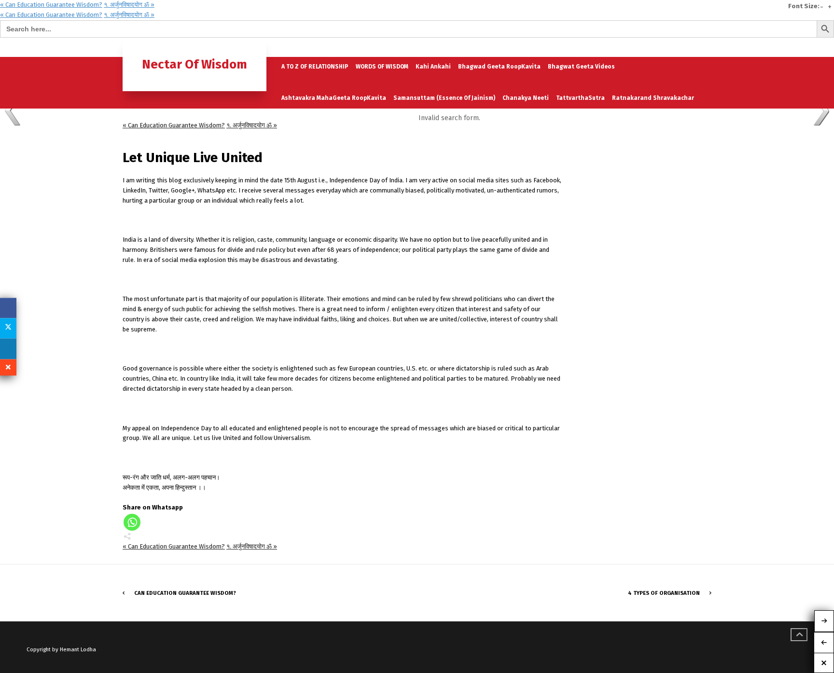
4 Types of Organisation (664, 593)
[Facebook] (8, 308)
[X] (8, 328)
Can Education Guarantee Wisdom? (185, 593)
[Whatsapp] (132, 522)
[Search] (703, 47)
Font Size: (804, 6)
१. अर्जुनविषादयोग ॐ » (129, 4)
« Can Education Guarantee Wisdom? (51, 4)
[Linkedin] (8, 349)
